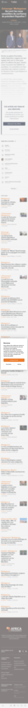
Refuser (19, 364)
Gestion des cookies (8, 355)
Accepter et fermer (14, 360)
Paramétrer (8, 364)
